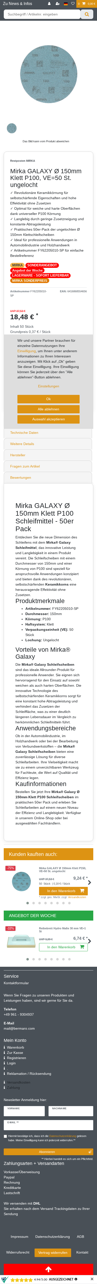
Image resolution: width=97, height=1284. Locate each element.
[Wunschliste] (72, 4)
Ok (48, 399)
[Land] (65, 4)
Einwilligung (26, 351)
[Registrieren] (58, 4)
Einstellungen (48, 386)
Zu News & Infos (17, 3)
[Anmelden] (49, 4)
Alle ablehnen (48, 409)
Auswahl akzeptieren (48, 419)
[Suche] (87, 14)
